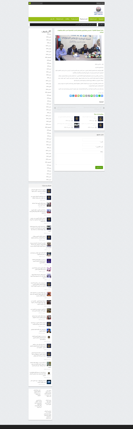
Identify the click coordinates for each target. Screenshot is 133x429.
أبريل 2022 (49, 173)
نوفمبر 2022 (48, 153)
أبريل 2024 (49, 104)
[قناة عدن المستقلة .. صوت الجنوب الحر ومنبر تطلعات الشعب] (49, 382)
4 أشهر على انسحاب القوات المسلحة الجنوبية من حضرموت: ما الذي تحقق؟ (48, 393)
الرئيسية (101, 19)
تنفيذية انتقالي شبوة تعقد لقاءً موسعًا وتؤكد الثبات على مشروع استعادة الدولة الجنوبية (38, 276)
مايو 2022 (49, 170)
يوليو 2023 (49, 130)
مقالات (67, 19)
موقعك (101, 151)
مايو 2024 (49, 101)
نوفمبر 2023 (48, 118)
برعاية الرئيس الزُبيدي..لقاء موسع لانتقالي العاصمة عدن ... (65, 124)
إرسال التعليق (99, 167)
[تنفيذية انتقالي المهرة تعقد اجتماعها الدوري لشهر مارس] (49, 204)
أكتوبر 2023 (48, 121)
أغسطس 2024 (48, 92)
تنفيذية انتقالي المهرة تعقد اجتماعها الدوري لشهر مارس (86, 24)
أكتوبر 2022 (48, 156)
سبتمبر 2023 (48, 124)
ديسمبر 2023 (48, 115)
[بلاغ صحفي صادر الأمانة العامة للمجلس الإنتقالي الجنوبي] (49, 331)
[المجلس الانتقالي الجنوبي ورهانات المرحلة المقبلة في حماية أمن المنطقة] (49, 238)
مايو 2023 (49, 136)
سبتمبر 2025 (48, 54)
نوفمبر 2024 (48, 83)
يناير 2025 (49, 77)
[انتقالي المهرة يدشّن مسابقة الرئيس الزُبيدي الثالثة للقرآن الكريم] (49, 269)
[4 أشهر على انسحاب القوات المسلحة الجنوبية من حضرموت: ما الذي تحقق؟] (49, 191)
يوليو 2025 (49, 60)
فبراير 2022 (48, 179)
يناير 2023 (49, 147)
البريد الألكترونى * (99, 146)
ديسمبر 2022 (48, 150)
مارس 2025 (48, 71)
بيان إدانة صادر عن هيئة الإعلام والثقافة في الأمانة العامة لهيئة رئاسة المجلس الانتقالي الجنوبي (38, 374)
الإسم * (101, 141)
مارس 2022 (48, 176)
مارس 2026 (48, 37)
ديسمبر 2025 (48, 45)
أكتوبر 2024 (48, 86)
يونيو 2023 (49, 133)
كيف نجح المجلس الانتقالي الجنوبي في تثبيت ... (65, 117)
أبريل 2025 (49, 69)
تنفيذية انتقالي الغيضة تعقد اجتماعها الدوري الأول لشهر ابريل (66, 108)
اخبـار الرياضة (59, 19)
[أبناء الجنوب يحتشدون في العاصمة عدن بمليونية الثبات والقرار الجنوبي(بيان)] (49, 310)
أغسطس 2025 (48, 57)
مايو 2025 (49, 66)
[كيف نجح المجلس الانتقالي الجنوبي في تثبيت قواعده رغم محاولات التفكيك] (49, 198)
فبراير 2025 (48, 74)
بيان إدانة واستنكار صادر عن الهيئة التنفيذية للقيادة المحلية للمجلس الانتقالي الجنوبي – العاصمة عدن (38, 346)
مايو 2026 (49, 34)
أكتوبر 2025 (48, 51)
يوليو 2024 (49, 95)
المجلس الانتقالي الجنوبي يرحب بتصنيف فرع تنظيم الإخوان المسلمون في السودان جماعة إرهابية (38, 220)
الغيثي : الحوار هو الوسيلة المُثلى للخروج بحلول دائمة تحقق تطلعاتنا (93, 108)
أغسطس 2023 (48, 127)
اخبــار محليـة (83, 19)
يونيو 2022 (49, 168)
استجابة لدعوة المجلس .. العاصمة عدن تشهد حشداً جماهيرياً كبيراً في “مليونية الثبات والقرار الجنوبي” (38, 302)
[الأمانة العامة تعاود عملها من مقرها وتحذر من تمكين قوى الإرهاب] (49, 254)
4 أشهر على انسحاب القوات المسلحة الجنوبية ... (89, 117)
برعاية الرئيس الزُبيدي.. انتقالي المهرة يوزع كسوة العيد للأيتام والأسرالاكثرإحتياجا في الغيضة (38, 211)
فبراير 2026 (48, 39)
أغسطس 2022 (48, 162)
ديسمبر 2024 (48, 80)
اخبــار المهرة (93, 19)
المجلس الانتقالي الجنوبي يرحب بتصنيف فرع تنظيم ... (89, 124)
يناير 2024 (49, 112)
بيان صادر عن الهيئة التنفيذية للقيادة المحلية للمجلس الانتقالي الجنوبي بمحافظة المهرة (39, 261)
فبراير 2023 (48, 144)
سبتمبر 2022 (48, 159)
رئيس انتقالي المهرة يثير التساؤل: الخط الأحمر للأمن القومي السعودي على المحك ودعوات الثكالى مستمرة (38, 294)
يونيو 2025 (49, 63)
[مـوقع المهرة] (98, 14)
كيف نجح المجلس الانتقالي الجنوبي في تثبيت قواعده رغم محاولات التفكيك (37, 393)
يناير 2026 (49, 42)
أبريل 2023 (49, 138)
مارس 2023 (48, 141)
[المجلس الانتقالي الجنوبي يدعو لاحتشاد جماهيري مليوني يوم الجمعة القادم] (49, 324)
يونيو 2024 (49, 98)
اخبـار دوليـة (74, 19)
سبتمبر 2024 (48, 89)
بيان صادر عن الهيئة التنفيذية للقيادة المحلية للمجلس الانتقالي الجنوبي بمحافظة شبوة (39, 338)
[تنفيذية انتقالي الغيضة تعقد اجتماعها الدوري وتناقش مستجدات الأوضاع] (49, 317)
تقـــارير (52, 19)
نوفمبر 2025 (48, 48)
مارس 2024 (48, 106)
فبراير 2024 (48, 109)
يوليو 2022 (49, 165)
